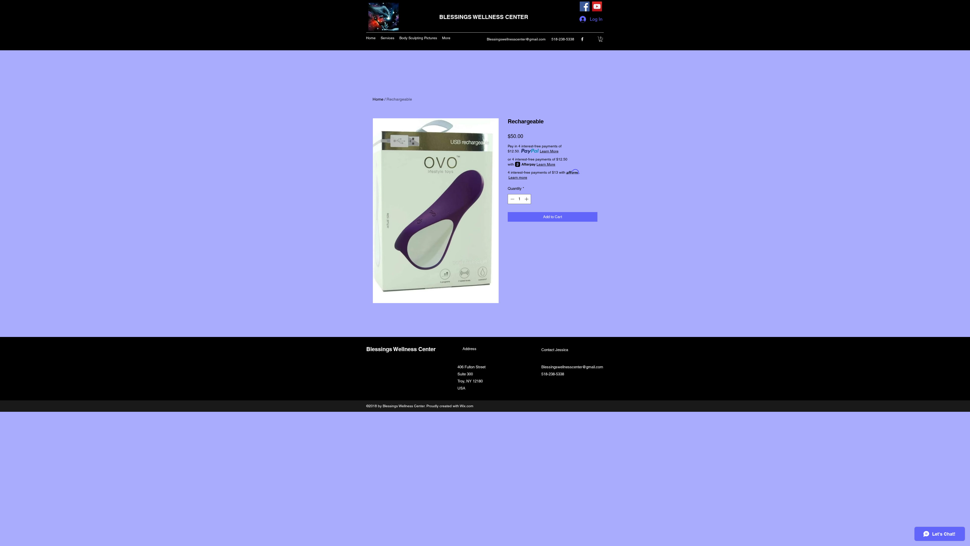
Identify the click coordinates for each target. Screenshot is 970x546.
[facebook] (582, 39)
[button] (601, 39)
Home (378, 99)
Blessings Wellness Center (401, 349)
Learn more (517, 177)
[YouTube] (597, 6)
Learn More (549, 151)
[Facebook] (585, 6)
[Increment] (527, 199)
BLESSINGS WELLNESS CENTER (483, 17)
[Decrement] (511, 199)
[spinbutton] (519, 199)
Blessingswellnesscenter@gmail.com (516, 39)
